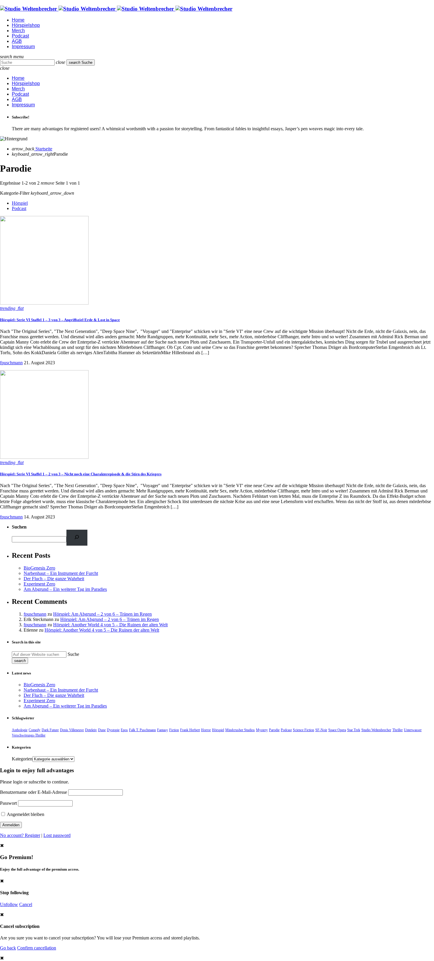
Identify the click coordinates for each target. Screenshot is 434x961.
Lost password (57, 835)
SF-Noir (321, 730)
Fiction (174, 730)
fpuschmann (11, 362)
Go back (8, 947)
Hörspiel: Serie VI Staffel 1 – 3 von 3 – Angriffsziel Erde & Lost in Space (60, 320)
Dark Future (50, 730)
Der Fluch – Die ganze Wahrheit (54, 578)
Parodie (274, 730)
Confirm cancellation (36, 947)
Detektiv (91, 730)
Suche (73, 654)
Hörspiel (20, 203)
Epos (124, 730)
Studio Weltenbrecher (376, 730)
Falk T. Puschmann (142, 730)
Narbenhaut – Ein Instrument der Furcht (61, 573)
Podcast (19, 208)
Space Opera (337, 730)
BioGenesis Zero (39, 567)
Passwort (8, 803)
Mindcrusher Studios (240, 730)
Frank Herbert (190, 730)
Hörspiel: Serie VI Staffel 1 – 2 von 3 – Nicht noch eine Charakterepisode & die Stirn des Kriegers (80, 474)
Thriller (397, 730)
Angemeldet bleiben (25, 814)
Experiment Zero (39, 583)
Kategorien (22, 758)
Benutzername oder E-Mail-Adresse (33, 792)
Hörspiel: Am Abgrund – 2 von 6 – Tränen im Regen (102, 614)
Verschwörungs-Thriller (28, 735)
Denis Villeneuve (72, 730)
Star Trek (353, 730)
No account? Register (20, 835)
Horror (206, 730)
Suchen (19, 526)
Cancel (25, 904)
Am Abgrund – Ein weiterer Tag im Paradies (65, 589)
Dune (102, 730)
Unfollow (9, 904)
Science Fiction (303, 730)
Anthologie (19, 730)
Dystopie (113, 730)
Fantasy (162, 730)
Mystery (262, 730)
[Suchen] (76, 537)
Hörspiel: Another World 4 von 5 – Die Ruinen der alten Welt (110, 624)
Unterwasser (413, 730)
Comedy (34, 730)
